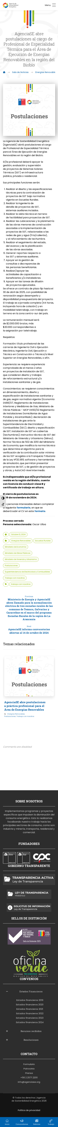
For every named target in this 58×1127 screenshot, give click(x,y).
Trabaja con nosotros (15, 578)
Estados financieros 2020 (29, 1004)
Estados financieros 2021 (29, 1009)
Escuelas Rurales (43, 540)
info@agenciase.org (29, 1081)
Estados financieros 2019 (29, 1000)
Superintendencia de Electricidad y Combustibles (27, 571)
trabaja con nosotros (20, 584)
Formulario (29, 1064)
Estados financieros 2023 (29, 1017)
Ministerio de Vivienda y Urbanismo (21, 559)
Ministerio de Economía (15, 547)
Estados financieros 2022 (29, 1013)
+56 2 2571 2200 (29, 1077)
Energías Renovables (21, 540)
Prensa (29, 1073)
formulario (23, 507)
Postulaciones (11, 565)
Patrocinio (29, 1068)
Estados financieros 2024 (30, 1022)
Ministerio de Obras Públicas (17, 553)
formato (40, 511)
